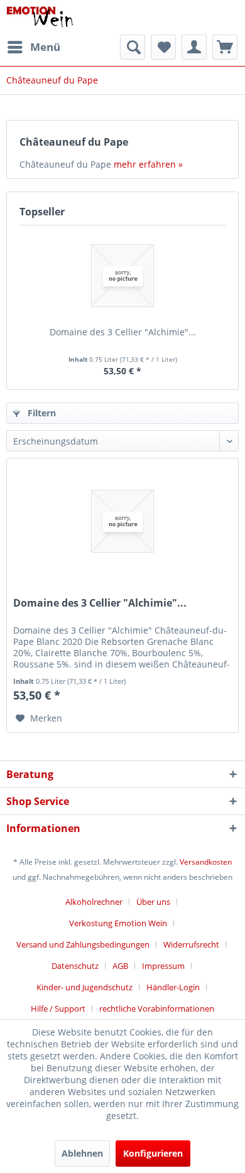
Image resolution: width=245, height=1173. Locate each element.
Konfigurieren (153, 1153)
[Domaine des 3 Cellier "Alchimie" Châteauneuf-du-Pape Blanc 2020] (122, 276)
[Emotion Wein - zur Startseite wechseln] (40, 17)
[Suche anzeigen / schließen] (132, 47)
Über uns (153, 901)
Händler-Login (173, 987)
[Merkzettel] (163, 47)
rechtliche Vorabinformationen (156, 1008)
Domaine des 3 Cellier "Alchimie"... (123, 332)
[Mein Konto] (194, 47)
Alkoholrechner (93, 901)
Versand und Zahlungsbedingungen (83, 944)
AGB (120, 965)
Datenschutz (75, 965)
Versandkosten (206, 862)
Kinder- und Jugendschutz (84, 987)
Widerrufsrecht (191, 944)
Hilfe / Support (58, 1008)
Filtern (40, 413)
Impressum (163, 965)
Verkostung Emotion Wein (118, 923)
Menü (45, 47)
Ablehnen (82, 1153)
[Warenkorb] (224, 47)
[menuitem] (33, 47)
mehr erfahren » (148, 164)
